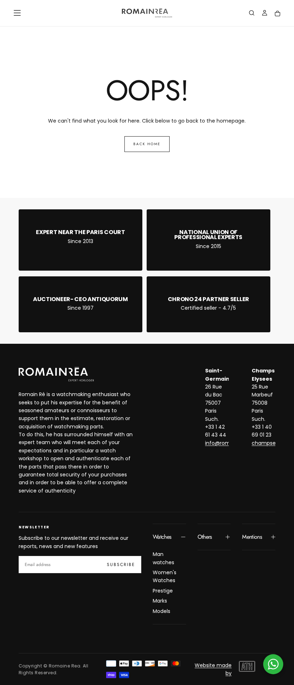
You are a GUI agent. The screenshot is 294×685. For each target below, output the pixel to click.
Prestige (163, 590)
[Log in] (264, 13)
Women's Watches (164, 576)
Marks (160, 600)
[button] (17, 13)
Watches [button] (162, 537)
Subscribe (121, 564)
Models (161, 611)
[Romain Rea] (56, 374)
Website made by (213, 669)
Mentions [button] (252, 537)
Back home (147, 144)
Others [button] (205, 537)
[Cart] (277, 14)
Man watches (163, 558)
